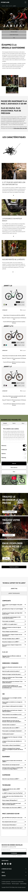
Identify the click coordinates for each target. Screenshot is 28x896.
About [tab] (23, 423)
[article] (14, 296)
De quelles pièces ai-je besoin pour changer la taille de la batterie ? (12, 711)
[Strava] (10, 864)
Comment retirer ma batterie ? (9, 724)
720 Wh (18, 342)
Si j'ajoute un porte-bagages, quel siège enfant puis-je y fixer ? (12, 613)
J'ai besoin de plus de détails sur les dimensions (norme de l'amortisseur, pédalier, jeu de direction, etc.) (12, 686)
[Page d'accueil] (5, 2)
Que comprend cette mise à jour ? (9, 821)
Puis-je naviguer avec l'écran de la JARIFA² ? (12, 807)
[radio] (18, 302)
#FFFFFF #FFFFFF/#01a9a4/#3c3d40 (6, 345)
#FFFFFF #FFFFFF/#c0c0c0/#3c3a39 (4, 385)
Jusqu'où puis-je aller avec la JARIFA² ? (10, 727)
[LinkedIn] (5, 864)
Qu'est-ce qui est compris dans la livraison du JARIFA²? (12, 761)
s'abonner (14, 853)
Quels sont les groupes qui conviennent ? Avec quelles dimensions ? (12, 682)
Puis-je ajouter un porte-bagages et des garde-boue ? (12, 605)
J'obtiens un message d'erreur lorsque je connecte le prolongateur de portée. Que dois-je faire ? (12, 749)
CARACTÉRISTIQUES (14, 34)
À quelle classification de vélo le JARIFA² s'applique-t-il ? (11, 789)
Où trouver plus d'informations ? (9, 824)
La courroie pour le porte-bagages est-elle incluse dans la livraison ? (11, 617)
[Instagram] (2, 864)
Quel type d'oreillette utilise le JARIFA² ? (11, 638)
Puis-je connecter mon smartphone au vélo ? (12, 714)
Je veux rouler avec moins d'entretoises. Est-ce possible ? (12, 796)
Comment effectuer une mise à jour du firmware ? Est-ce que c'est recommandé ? (11, 721)
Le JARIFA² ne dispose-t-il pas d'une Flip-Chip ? (12, 793)
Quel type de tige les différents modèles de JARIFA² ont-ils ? (11, 656)
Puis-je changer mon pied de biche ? (10, 631)
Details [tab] (14, 423)
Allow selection (14, 467)
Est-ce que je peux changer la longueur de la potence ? (11, 645)
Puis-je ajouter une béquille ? (8, 621)
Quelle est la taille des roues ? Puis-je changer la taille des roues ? (12, 678)
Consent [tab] (5, 423)
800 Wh (22, 302)
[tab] (14, 588)
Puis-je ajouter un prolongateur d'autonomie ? (12, 731)
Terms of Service (19, 855)
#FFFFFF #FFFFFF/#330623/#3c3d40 (6, 385)
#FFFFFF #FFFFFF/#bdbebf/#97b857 (4, 304)
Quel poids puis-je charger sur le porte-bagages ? (12, 609)
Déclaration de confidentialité (17, 881)
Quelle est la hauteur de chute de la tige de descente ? (11, 628)
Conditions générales (6, 881)
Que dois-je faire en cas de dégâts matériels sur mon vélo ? (11, 698)
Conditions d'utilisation (6, 883)
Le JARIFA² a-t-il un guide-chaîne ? (9, 624)
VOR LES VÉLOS (14, 31)
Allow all (14, 463)
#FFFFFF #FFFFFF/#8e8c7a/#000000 (4, 345)
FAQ (14, 37)
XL (23, 304)
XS (15, 304)
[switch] (25, 450)
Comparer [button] (24, 310)
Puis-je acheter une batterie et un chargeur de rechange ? (12, 702)
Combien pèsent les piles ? (8, 734)
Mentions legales (15, 883)
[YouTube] (8, 864)
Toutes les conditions (14, 567)
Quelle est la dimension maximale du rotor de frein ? (12, 667)
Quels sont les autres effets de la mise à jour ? (12, 828)
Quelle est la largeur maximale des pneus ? (11, 674)
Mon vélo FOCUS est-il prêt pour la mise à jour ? (12, 818)
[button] (25, 2)
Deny (14, 471)
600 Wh (18, 302)
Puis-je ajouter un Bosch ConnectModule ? (11, 745)
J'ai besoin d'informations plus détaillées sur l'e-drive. (12, 741)
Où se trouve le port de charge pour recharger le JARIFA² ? (12, 737)
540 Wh (13, 383)
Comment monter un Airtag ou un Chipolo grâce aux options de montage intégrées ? (12, 768)
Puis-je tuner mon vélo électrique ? (9, 717)
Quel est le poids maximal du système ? (11, 671)
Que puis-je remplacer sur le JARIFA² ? (10, 641)
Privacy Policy (14, 855)
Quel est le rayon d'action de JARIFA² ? (10, 779)
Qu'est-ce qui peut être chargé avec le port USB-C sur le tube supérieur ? (11, 804)
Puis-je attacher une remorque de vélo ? (11, 764)
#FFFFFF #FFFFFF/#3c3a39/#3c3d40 (6, 304)
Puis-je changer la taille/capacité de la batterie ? (12, 706)
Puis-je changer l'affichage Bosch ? (10, 800)
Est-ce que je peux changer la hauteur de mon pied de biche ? (12, 635)
